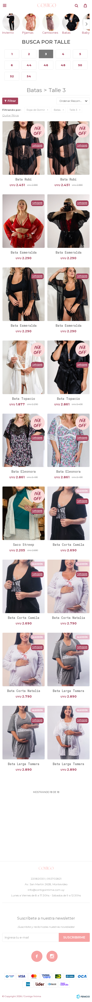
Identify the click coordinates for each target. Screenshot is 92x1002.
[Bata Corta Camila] (68, 513)
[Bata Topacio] (23, 367)
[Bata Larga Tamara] (68, 659)
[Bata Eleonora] (23, 440)
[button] (76, 5)
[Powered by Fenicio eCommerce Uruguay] (83, 996)
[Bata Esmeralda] (23, 221)
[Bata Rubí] (23, 148)
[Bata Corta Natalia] (68, 586)
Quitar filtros (10, 115)
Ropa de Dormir (36, 109)
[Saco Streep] (23, 513)
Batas (57, 109)
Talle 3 (73, 109)
